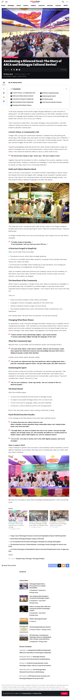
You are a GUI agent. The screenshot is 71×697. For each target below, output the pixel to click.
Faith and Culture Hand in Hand (22, 96)
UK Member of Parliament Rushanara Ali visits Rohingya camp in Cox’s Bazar (58, 523)
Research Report (36, 629)
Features (15, 57)
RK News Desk (8, 74)
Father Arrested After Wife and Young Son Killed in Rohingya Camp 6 (39, 608)
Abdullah (22, 650)
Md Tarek (22, 676)
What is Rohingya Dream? (38, 619)
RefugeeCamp (20, 558)
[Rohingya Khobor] (35, 2)
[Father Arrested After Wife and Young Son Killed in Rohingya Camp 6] (23, 609)
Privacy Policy (27, 693)
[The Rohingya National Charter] (23, 629)
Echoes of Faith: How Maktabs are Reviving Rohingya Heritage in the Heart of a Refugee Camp (38, 523)
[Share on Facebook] (11, 69)
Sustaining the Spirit (49, 96)
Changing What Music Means (22, 105)
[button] (64, 693)
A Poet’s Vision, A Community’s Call (23, 93)
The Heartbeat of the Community (22, 102)
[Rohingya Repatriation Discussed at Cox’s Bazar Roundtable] (23, 586)
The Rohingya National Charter (40, 627)
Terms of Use (37, 693)
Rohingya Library (46, 629)
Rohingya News (33, 592)
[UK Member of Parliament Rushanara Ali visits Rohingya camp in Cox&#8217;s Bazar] (59, 515)
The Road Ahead (47, 99)
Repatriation (42, 590)
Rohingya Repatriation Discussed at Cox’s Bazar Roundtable (37, 586)
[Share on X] (14, 69)
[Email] (16, 69)
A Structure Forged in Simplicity (22, 99)
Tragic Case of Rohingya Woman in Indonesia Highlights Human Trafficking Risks (38, 536)
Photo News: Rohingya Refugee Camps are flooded (27, 539)
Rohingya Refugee (39, 558)
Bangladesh (34, 590)
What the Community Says (50, 93)
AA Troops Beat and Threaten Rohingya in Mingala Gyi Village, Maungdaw (35, 541)
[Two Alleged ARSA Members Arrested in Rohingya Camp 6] (23, 598)
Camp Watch (7, 57)
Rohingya (28, 558)
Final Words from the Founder (52, 102)
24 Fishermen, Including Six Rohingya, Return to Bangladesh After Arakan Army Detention (40, 637)
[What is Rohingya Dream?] (23, 621)
